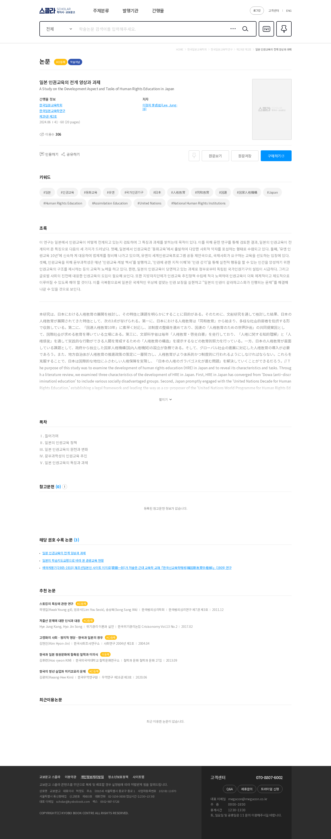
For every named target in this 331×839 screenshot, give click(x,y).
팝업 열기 (64, 486)
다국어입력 (266, 36)
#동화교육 (90, 192)
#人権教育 (178, 192)
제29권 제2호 (48, 116)
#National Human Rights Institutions (198, 203)
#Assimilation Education (110, 203)
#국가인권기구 (134, 192)
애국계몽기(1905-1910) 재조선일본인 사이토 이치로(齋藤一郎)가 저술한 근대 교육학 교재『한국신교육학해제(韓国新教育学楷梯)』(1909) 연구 (136, 567)
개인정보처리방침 (92, 777)
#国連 (223, 192)
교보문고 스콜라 (49, 777)
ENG (289, 10)
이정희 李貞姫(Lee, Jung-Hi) (160, 107)
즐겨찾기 (283, 36)
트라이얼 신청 (270, 789)
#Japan (272, 192)
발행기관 (130, 10)
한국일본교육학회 (50, 105)
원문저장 (245, 155)
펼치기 (163, 399)
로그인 (257, 10)
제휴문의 (247, 789)
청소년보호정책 (118, 777)
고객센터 (273, 10)
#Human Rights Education (62, 203)
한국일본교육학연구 (52, 110)
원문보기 (215, 155)
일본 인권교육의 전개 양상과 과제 (64, 553)
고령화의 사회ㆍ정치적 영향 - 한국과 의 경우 (71, 637)
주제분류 (101, 10)
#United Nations (149, 203)
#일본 (47, 192)
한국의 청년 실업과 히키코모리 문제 (62, 671)
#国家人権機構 (247, 192)
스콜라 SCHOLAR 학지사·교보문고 (56, 13)
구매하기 (274, 155)
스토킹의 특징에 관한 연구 (56, 604)
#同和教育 (202, 192)
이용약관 (70, 777)
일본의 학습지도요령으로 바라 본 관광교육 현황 (73, 560)
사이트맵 (138, 777)
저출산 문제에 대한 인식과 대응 (59, 621)
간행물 (158, 10)
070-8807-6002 (269, 777)
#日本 (157, 192)
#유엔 (110, 192)
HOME (179, 49)
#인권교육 (67, 192)
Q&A (230, 789)
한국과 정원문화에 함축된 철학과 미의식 (68, 654)
